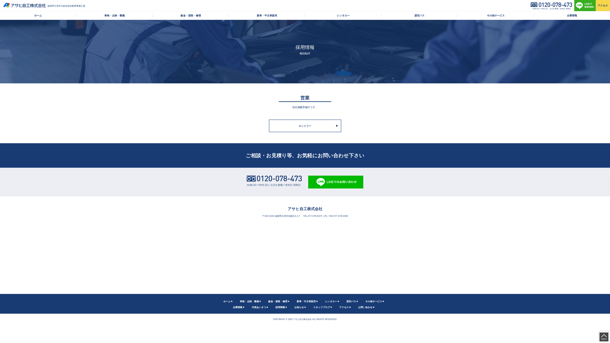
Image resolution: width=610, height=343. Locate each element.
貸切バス (419, 15)
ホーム (38, 15)
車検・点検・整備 (114, 15)
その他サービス (496, 15)
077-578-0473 (315, 216)
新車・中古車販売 (267, 15)
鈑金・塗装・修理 (191, 15)
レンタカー (343, 15)
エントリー (305, 125)
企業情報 (572, 15)
